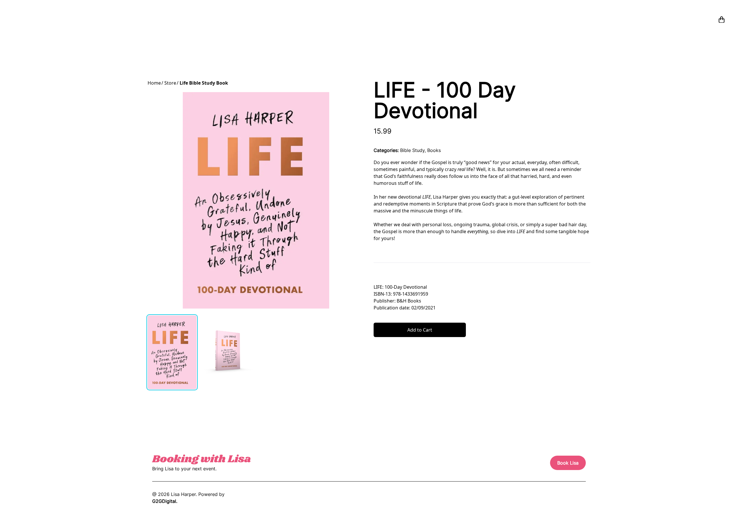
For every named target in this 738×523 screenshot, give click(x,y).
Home (154, 83)
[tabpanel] (256, 200)
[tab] (172, 352)
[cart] (721, 19)
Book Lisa (568, 463)
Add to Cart (419, 330)
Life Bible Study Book (204, 83)
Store (170, 83)
